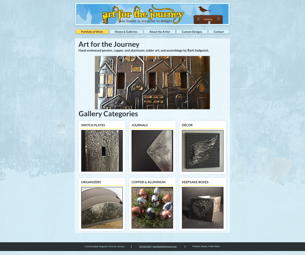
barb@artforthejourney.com (165, 246)
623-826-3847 (145, 246)
